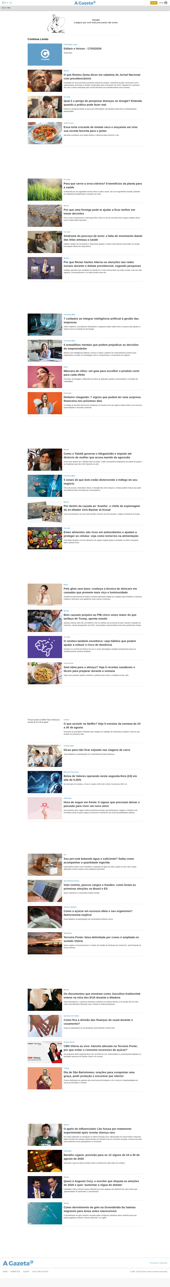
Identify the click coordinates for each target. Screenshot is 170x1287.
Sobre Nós (15, 1271)
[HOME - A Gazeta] (85, 3)
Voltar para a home (97, 25)
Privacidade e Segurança (158, 1263)
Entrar (161, 3)
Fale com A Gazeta (40, 1271)
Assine (153, 3)
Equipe (26, 1271)
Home (4, 8)
